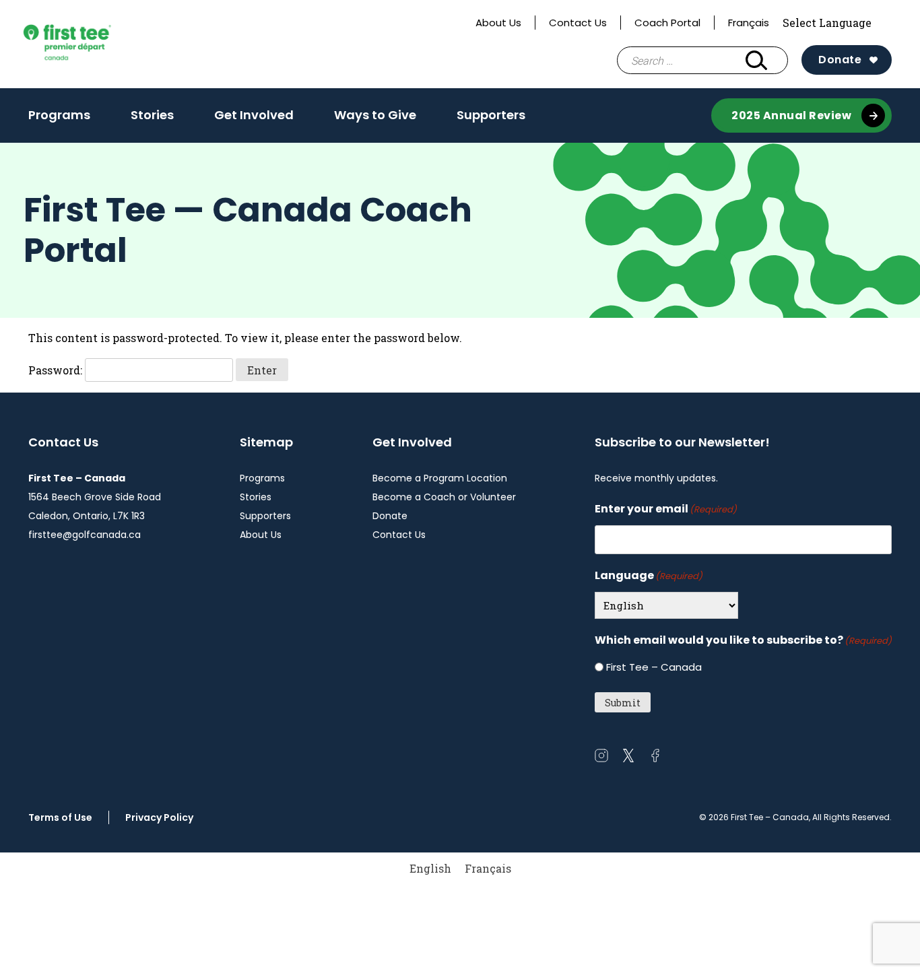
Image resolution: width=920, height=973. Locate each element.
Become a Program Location (439, 478)
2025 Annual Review (791, 115)
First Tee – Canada (654, 667)
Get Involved (254, 114)
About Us (498, 22)
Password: (56, 370)
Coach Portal (667, 22)
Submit (622, 702)
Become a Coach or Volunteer (444, 497)
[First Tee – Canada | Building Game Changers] (89, 44)
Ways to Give (375, 114)
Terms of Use (60, 817)
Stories (152, 114)
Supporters (491, 114)
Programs (59, 114)
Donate (839, 59)
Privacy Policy (159, 817)
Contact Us (578, 22)
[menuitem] (430, 868)
